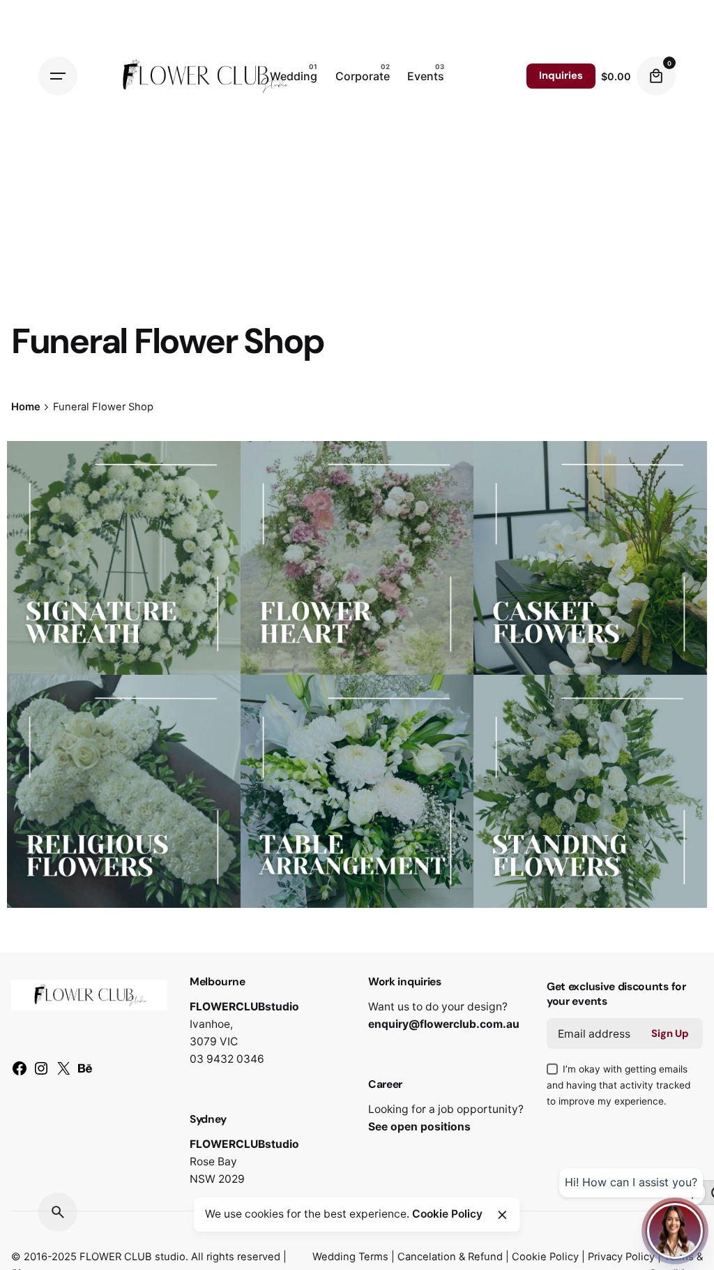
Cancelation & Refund (450, 1256)
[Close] (502, 1215)
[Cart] (656, 76)
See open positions (419, 1126)
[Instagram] (41, 1073)
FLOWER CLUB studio (132, 1256)
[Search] (57, 1212)
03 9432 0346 (227, 1059)
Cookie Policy (545, 1256)
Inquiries (561, 75)
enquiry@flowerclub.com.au (443, 1024)
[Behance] (85, 1073)
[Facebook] (19, 1073)
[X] (63, 1073)
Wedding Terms (350, 1256)
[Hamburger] (57, 76)
